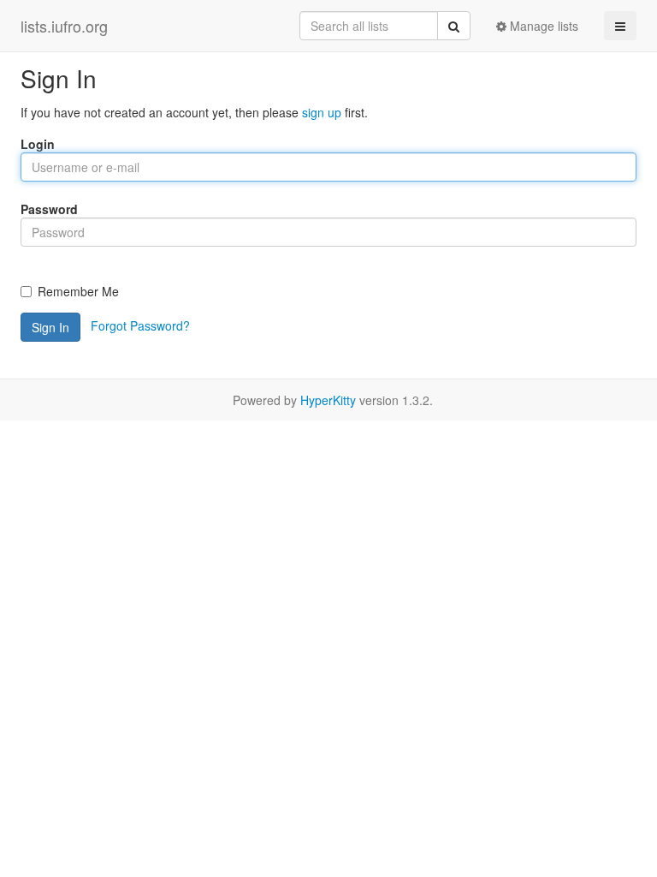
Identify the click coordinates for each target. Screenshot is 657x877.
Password (49, 209)
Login (38, 143)
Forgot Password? (140, 325)
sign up (321, 112)
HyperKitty (328, 400)
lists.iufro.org (64, 26)
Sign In (50, 327)
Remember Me (78, 291)
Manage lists (542, 25)
